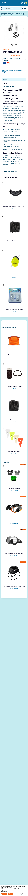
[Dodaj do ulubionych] (3, 182)
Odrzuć (10, 893)
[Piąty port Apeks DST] (14, 30)
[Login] (22, 2)
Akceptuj (4, 893)
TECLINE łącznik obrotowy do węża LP (14, 309)
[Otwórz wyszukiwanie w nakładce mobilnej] (12, 8)
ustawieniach (4, 891)
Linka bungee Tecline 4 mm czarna (14, 240)
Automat (9, 70)
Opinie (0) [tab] (5, 79)
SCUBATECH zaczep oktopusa (14, 275)
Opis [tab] (4, 76)
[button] (12, 44)
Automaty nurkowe (15, 70)
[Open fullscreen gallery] (25, 41)
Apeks (7, 70)
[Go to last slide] (11, 44)
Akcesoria (5, 49)
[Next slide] (16, 44)
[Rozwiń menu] (25, 8)
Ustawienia (17, 893)
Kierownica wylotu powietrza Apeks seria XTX (14, 206)
